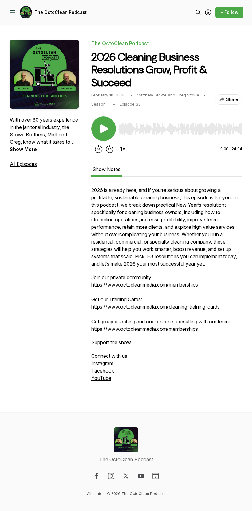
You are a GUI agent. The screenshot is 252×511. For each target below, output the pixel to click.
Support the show (111, 342)
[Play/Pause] (103, 128)
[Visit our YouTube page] (141, 476)
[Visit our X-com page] (126, 476)
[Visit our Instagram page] (111, 476)
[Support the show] (208, 12)
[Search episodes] (198, 12)
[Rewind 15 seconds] (98, 149)
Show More (23, 149)
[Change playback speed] (122, 149)
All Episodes (23, 164)
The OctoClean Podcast (60, 12)
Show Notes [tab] (106, 169)
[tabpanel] (166, 287)
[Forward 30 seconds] (109, 149)
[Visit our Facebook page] (96, 476)
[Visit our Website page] (155, 476)
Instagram (102, 363)
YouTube (101, 378)
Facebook (102, 371)
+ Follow (229, 12)
